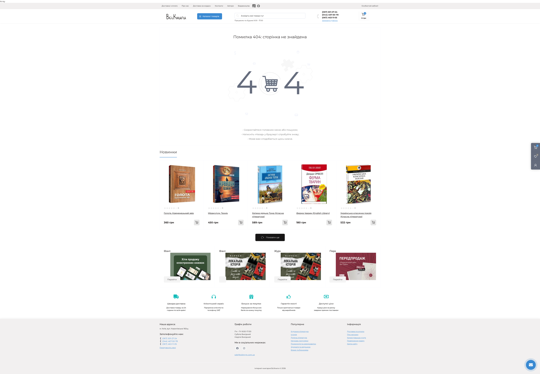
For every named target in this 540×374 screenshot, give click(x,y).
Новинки (168, 152)
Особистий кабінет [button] (370, 6)
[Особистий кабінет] (535, 165)
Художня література (300, 331)
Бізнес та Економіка (299, 350)
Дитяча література (299, 338)
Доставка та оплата (355, 331)
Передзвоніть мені (168, 348)
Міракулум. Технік (218, 213)
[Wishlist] (199, 170)
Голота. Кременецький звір (179, 213)
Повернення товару (355, 341)
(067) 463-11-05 (329, 17)
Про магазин (352, 334)
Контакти (219, 6)
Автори (230, 6)
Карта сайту (352, 344)
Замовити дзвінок (330, 20)
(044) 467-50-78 (330, 15)
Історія (294, 334)
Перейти (172, 279)
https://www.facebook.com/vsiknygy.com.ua (237, 348)
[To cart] (197, 222)
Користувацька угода (356, 338)
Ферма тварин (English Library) (313, 213)
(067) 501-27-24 (329, 12)
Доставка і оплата (169, 6)
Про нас (185, 6)
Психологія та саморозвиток (303, 344)
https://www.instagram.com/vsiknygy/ (244, 348)
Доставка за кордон (202, 6)
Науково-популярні (299, 341)
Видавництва (244, 6)
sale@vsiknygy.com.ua (245, 355)
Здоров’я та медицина (300, 347)
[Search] (238, 16)
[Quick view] (199, 164)
